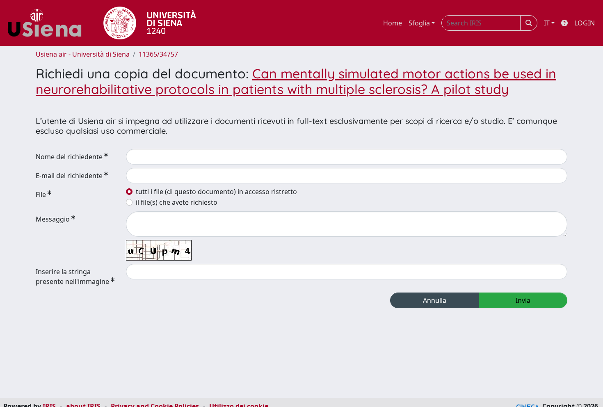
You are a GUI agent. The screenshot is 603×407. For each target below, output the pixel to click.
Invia (523, 300)
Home (392, 22)
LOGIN (584, 22)
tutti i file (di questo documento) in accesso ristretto (216, 191)
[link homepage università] (150, 23)
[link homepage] (47, 23)
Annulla (434, 300)
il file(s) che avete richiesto (176, 202)
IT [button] (547, 22)
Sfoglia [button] (419, 22)
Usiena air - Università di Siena (83, 54)
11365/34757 (158, 54)
